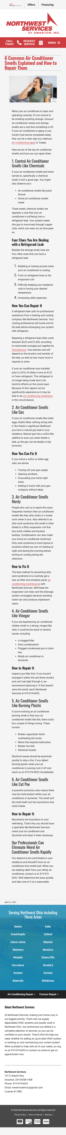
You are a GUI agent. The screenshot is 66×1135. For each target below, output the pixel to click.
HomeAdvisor (19, 349)
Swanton (18, 972)
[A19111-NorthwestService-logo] (33, 13)
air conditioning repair (23, 142)
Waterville (18, 980)
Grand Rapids (18, 934)
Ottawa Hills (47, 957)
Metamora (18, 949)
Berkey (18, 926)
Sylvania (47, 972)
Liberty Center (18, 942)
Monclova (48, 949)
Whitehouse (48, 980)
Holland (48, 934)
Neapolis (18, 957)
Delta (48, 926)
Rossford (48, 965)
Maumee (47, 942)
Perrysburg (18, 965)
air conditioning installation (38, 396)
